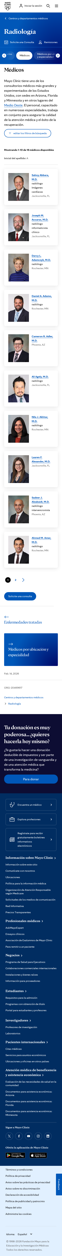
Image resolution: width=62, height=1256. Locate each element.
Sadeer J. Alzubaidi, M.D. (40, 499)
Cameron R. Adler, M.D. (42, 338)
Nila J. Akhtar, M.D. (40, 419)
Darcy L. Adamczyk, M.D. (41, 257)
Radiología (20, 31)
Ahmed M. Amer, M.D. (41, 540)
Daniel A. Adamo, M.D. (42, 298)
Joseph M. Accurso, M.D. (40, 217)
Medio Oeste (13, 105)
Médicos (25, 55)
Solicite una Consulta (22, 42)
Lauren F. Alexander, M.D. (41, 459)
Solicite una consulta (20, 596)
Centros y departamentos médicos (28, 18)
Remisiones (51, 42)
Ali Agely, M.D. (40, 376)
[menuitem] (24, 55)
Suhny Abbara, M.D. (40, 177)
